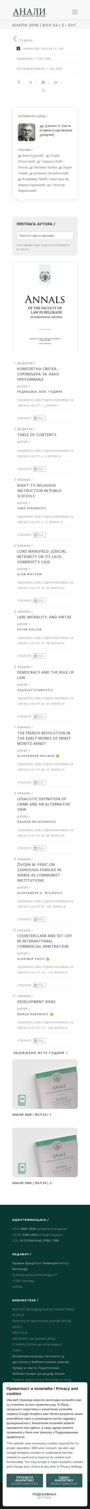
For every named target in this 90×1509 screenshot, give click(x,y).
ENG (41, 418)
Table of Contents (37, 434)
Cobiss (17, 1350)
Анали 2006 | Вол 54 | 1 (31, 1114)
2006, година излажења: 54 (54, 451)
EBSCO (17, 1327)
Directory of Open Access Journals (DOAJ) (41, 1321)
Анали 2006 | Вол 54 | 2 (31, 1183)
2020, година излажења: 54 (54, 400)
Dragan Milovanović (36, 822)
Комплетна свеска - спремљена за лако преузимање (38, 374)
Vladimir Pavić (31, 959)
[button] (45, 308)
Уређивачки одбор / (45, 153)
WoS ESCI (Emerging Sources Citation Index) (43, 1309)
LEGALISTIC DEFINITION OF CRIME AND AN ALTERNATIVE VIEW (43, 804)
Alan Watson (29, 574)
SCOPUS (18, 1315)
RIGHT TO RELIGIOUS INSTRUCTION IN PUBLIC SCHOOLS (39, 490)
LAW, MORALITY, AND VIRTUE (44, 617)
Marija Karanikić (33, 1014)
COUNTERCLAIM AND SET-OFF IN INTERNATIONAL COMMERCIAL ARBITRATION (44, 941)
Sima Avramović (32, 508)
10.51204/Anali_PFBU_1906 (39, 1240)
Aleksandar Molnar (36, 756)
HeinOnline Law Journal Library (33, 1338)
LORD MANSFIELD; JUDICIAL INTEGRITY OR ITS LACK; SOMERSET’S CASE (42, 556)
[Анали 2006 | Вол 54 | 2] (45, 1152)
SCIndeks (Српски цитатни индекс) (37, 1344)
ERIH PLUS (20, 1332)
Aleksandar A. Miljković (40, 893)
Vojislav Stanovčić (35, 690)
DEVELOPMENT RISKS (36, 1001)
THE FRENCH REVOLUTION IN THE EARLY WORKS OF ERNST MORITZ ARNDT (44, 738)
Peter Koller (29, 629)
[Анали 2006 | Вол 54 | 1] (45, 1084)
